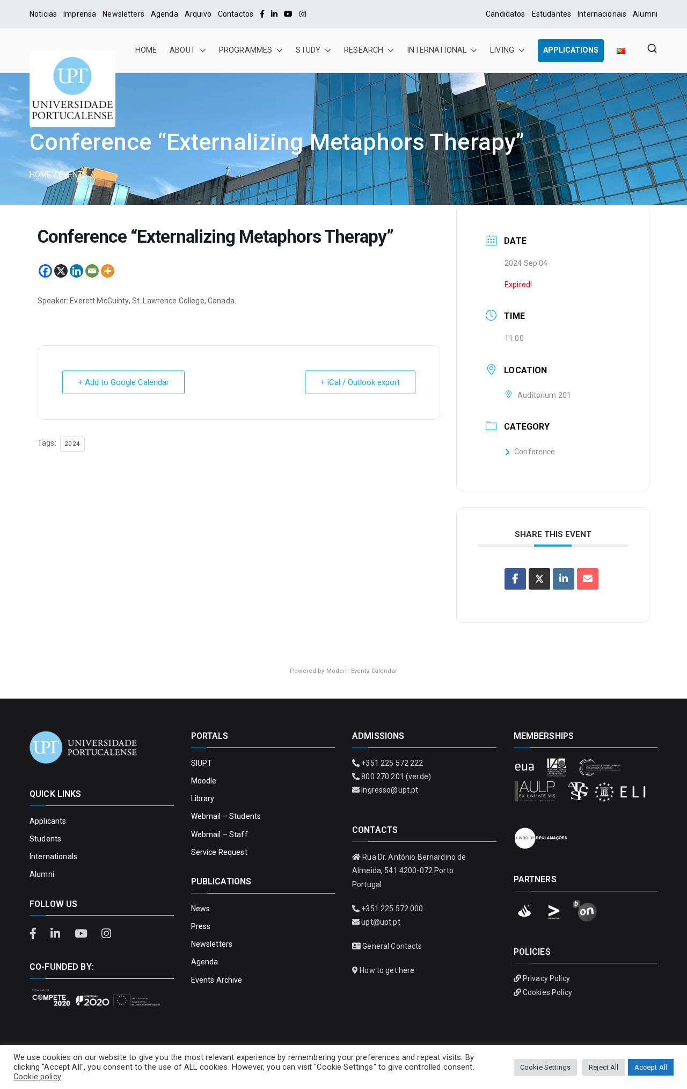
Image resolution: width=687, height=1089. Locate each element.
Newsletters (123, 14)
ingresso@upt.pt (389, 790)
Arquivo (198, 14)
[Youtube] (288, 14)
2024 (72, 443)
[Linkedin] (76, 271)
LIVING (502, 50)
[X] (61, 271)
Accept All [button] (650, 1067)
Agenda (164, 14)
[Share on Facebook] (515, 579)
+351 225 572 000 (392, 908)
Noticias (43, 14)
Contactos (235, 14)
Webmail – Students (226, 816)
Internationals (53, 856)
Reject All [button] (603, 1067)
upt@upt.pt (380, 922)
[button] (200, 50)
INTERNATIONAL (436, 50)
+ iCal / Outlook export (360, 382)
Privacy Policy (546, 978)
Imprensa (79, 14)
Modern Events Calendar (361, 670)
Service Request (219, 852)
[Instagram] (302, 14)
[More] (107, 271)
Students (45, 838)
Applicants (48, 821)
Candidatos (505, 14)
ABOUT (182, 50)
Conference (534, 451)
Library (203, 798)
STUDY (308, 50)
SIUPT (202, 763)
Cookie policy (37, 1076)
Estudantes (551, 14)
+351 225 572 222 (392, 763)
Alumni (645, 14)
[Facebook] (262, 14)
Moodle (204, 780)
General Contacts (392, 946)
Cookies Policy (547, 992)
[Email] (92, 271)
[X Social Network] (539, 579)
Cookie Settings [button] (545, 1067)
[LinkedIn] (274, 14)
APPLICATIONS (570, 50)
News (200, 908)
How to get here (387, 970)
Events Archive (217, 980)
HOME (146, 50)
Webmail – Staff (219, 834)
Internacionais (602, 14)
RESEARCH (363, 50)
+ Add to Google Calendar (123, 382)
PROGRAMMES (245, 50)
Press (201, 926)
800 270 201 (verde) (396, 776)
